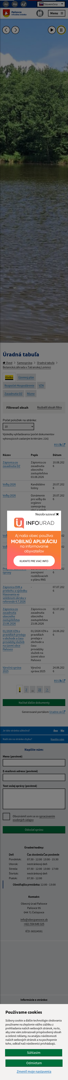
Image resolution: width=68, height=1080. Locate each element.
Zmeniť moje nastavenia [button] (34, 1071)
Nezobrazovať (45, 514)
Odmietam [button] (34, 1063)
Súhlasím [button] (33, 1052)
